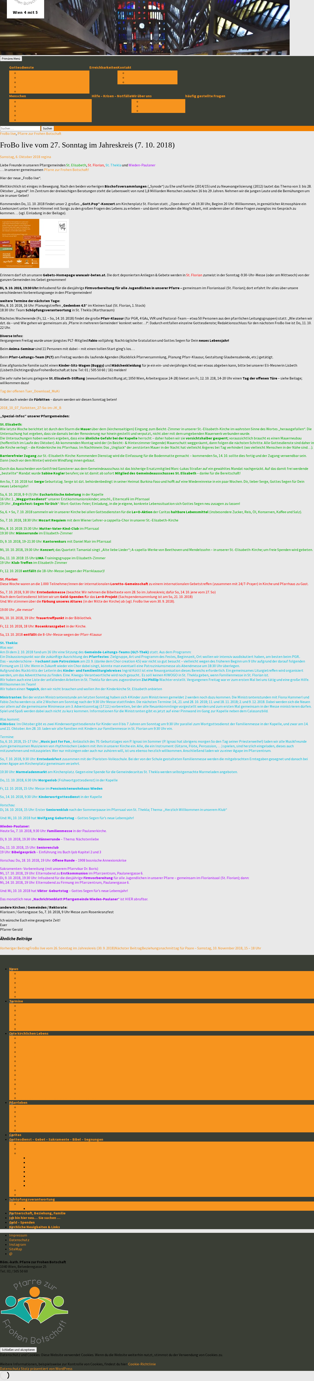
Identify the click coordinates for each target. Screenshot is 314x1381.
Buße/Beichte (39, 1171)
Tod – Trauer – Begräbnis (38, 1194)
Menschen (17, 96)
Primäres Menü (11, 59)
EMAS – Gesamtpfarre (46, 1208)
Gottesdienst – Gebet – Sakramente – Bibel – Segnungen (56, 1139)
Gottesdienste (21, 67)
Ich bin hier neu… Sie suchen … (34, 1217)
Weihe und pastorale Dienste (51, 1180)
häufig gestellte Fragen (205, 96)
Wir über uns (141, 96)
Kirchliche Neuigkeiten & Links (34, 1227)
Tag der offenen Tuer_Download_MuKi (30, 391)
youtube (25, 996)
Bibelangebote (30, 1190)
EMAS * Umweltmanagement (42, 1203)
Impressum (18, 1235)
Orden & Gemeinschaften (39, 1070)
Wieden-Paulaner (32, 1024)
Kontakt (124, 67)
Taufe (32, 1157)
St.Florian (26, 1015)
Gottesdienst (29, 1144)
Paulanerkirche (31, 1056)
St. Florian (26, 1047)
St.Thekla (26, 1019)
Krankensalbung (41, 1185)
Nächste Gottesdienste (38, 73)
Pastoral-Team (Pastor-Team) (43, 110)
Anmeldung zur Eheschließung (152, 77)
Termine (16, 1001)
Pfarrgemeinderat (33, 101)
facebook (26, 991)
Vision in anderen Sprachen (163, 110)
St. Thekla (26, 1051)
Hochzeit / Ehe (39, 1176)
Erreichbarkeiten (103, 67)
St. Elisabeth (29, 1042)
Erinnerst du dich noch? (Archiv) (44, 1130)
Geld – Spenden (22, 1222)
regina (46, 156)
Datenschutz (19, 1239)
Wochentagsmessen (35, 82)
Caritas (15, 1134)
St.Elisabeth (28, 1010)
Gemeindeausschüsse (36, 106)
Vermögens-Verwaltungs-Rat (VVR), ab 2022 (55, 115)
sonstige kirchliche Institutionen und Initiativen (58, 1097)
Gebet (23, 1148)
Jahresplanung (31, 1028)
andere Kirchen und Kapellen (42, 1061)
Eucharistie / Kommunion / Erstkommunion (63, 1167)
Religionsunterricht (34, 1079)
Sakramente (28, 1153)
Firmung (34, 1162)
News (13, 968)
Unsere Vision (152, 106)
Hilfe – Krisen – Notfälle (111, 96)
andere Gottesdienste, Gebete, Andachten (53, 86)
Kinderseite (28, 1125)
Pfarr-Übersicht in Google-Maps (45, 1038)
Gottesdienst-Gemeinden (39, 1065)
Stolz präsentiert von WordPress (46, 1368)
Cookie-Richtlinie (142, 1364)
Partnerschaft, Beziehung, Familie (37, 1213)
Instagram (17, 1244)
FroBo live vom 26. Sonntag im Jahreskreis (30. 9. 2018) (57, 948)
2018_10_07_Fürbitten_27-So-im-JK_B (30, 407)
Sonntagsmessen (33, 77)
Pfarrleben (18, 1102)
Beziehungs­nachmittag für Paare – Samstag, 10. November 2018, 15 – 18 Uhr (188, 948)
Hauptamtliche (31, 120)
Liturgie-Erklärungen (36, 91)
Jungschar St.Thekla (35, 1088)
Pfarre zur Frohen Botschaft (39, 133)
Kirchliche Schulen (33, 1093)
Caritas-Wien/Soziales (36, 1074)
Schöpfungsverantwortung (32, 1199)
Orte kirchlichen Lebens (29, 1033)
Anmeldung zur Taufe (144, 82)
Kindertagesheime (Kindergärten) (46, 1084)
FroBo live (8, 133)
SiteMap (15, 1249)
